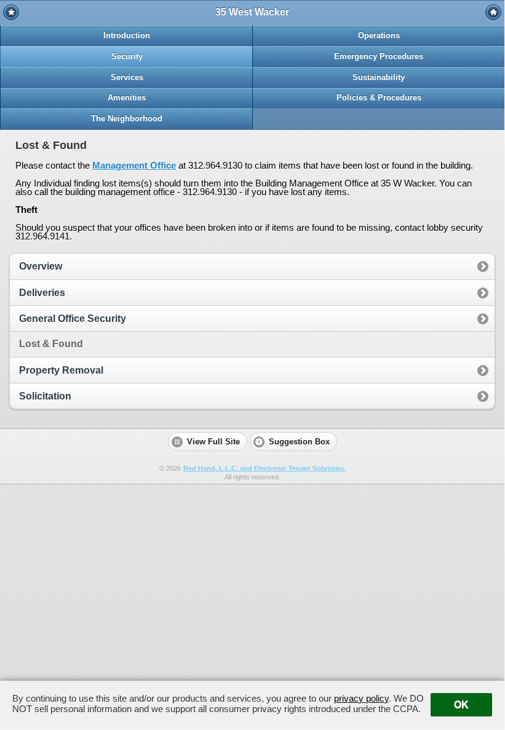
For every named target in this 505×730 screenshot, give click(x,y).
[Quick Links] (11, 12)
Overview (40, 266)
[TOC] (493, 12)
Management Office (134, 165)
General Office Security (72, 318)
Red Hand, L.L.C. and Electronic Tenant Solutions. (264, 468)
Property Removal (61, 370)
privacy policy (361, 698)
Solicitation (45, 396)
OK (461, 704)
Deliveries (42, 292)
